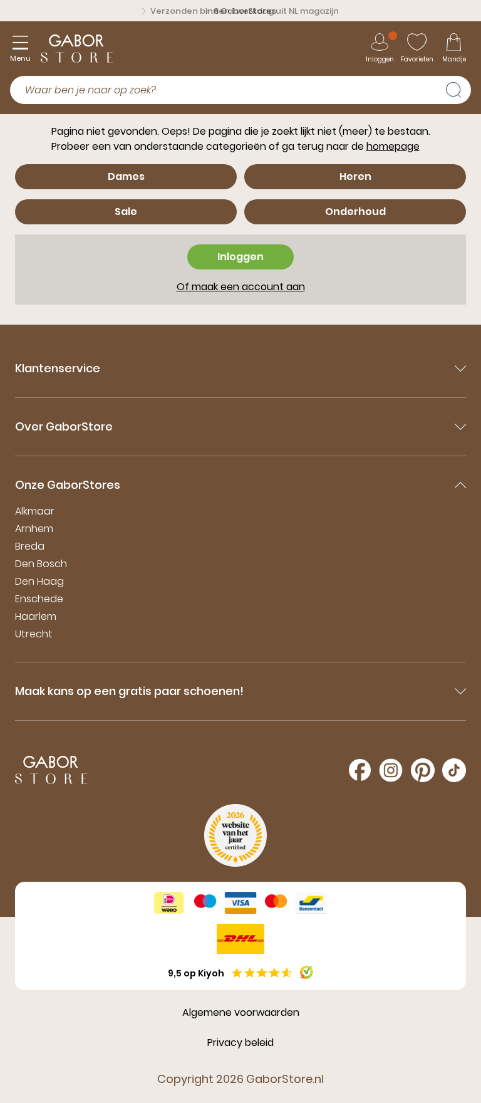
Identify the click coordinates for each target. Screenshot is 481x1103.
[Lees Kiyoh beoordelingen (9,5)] (306, 972)
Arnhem (34, 528)
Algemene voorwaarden (240, 1012)
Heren (355, 176)
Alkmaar (34, 511)
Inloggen (240, 256)
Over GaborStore (64, 426)
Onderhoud (355, 211)
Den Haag (39, 581)
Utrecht (34, 634)
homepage (393, 146)
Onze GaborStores (67, 485)
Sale (126, 211)
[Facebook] (360, 770)
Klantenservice (57, 368)
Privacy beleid (240, 1042)
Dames (126, 176)
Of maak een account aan (241, 287)
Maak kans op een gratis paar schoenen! (129, 691)
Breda (29, 546)
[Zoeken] (458, 88)
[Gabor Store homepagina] (77, 48)
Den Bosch (41, 564)
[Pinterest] (423, 770)
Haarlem (35, 616)
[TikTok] (454, 770)
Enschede (39, 599)
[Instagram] (390, 770)
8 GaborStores (245, 11)
